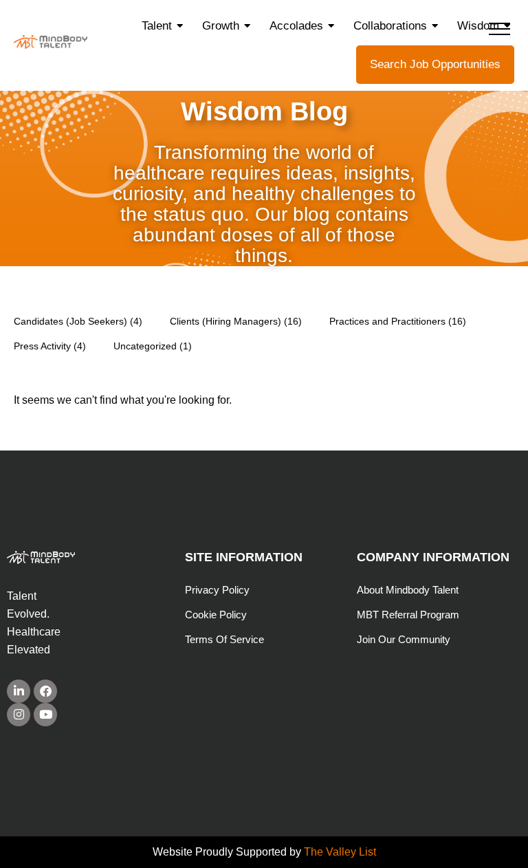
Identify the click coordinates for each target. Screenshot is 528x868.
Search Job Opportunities (435, 64)
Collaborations (390, 25)
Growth (220, 25)
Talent (157, 25)
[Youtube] (45, 714)
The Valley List (340, 852)
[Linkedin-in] (18, 691)
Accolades (296, 25)
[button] (499, 28)
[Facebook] (45, 691)
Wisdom (478, 25)
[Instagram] (18, 714)
